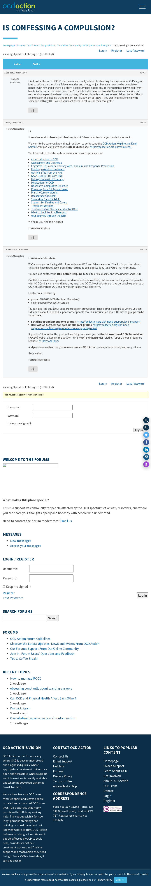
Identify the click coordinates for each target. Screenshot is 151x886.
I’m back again (20, 708)
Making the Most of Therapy (47, 179)
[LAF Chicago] (19, 7)
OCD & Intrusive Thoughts (97, 45)
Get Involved (112, 776)
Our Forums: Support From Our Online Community (54, 45)
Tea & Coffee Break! (24, 658)
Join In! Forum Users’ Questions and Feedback (42, 653)
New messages (20, 541)
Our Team (110, 786)
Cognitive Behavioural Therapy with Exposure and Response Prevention (72, 166)
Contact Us (61, 756)
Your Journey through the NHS (48, 215)
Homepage (9, 45)
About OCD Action (115, 781)
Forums (21, 45)
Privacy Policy (62, 776)
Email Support (62, 761)
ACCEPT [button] (120, 880)
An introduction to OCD (44, 159)
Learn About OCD (115, 771)
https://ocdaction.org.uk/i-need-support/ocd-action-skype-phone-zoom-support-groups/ (80, 326)
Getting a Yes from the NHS (47, 172)
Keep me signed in (21, 423)
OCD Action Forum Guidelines (30, 639)
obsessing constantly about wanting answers (41, 688)
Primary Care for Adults (44, 192)
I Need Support (113, 766)
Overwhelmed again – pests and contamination (42, 718)
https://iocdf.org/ (49, 341)
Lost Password (135, 50)
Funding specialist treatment (47, 169)
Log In (103, 50)
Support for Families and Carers (49, 202)
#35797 (143, 122)
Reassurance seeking (43, 196)
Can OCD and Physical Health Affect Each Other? (43, 698)
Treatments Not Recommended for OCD (54, 209)
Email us (66, 521)
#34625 (143, 72)
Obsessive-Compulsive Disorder (49, 186)
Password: (13, 415)
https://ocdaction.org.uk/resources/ (110, 147)
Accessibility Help (65, 786)
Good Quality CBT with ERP (47, 176)
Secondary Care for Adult (45, 199)
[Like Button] (33, 110)
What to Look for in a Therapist (49, 212)
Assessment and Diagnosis (46, 162)
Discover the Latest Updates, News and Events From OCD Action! (55, 643)
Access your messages (25, 546)
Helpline (58, 766)
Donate (108, 791)
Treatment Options (42, 206)
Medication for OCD (42, 182)
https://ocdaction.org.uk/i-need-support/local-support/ (108, 321)
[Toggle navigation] (143, 7)
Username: (13, 407)
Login (107, 796)
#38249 (143, 249)
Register (116, 50)
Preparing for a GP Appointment (49, 189)
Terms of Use (62, 781)
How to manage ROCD (25, 678)
